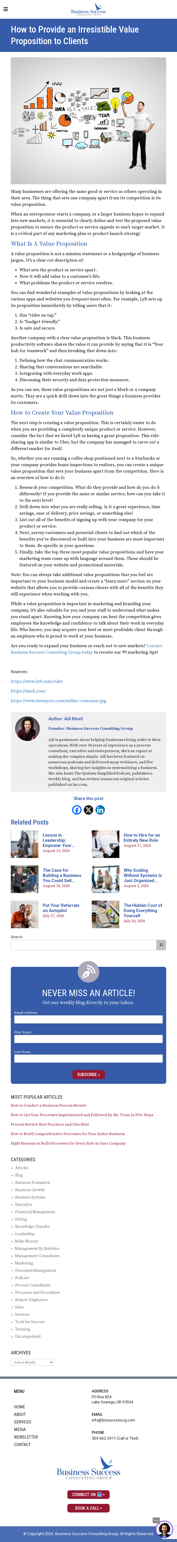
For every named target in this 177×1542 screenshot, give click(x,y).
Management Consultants (37, 1255)
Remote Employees (31, 1299)
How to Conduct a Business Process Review (49, 1105)
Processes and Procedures (37, 1292)
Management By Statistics (37, 1248)
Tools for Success (30, 1321)
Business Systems (30, 1197)
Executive (23, 1204)
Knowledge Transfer (32, 1226)
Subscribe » (88, 1074)
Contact (22, 1444)
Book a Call (87, 1508)
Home (19, 1406)
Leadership (25, 1233)
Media (20, 1429)
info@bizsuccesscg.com (113, 1420)
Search (16, 937)
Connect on (84, 1494)
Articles (21, 1167)
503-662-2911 (104, 1438)
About (20, 1414)
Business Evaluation (32, 1182)
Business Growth (30, 1189)
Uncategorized (28, 1336)
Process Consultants (32, 1285)
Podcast (22, 1277)
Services (22, 1314)
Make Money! (26, 1241)
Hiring (21, 1219)
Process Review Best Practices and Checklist (50, 1124)
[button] (161, 945)
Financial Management (35, 1211)
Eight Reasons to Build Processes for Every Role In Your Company (68, 1143)
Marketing (24, 1263)
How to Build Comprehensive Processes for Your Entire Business (68, 1134)
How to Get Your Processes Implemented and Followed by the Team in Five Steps (82, 1115)
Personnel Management (35, 1270)
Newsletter (26, 1437)
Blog (19, 1175)
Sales (19, 1307)
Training (22, 1329)
